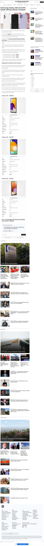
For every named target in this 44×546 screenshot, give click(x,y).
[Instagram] (13, 534)
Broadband (15, 511)
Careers (14, 528)
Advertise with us (16, 523)
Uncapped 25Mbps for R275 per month (19, 498)
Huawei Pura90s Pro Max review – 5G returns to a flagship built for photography (39, 32)
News (3, 522)
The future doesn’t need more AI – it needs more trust (38, 64)
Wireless (25, 519)
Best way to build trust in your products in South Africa (25, 364)
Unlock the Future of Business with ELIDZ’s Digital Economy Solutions (39, 13)
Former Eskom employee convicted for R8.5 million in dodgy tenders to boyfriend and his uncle (20, 410)
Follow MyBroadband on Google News (10, 228)
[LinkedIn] (9, 534)
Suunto (32, 82)
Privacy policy (26, 522)
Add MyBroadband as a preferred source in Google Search (14, 227)
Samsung (33, 78)
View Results (37, 91)
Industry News (23, 273)
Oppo (32, 85)
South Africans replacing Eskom (9, 263)
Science (2, 437)
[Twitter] (5, 534)
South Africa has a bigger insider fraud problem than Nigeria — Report (5, 452)
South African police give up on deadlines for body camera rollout (20, 470)
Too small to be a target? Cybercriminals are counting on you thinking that (39, 26)
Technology (36, 518)
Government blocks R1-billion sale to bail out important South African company (20, 489)
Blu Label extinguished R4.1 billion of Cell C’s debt (4, 364)
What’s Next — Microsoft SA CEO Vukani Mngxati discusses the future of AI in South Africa (19, 372)
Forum (3, 525)
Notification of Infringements (30, 523)
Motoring (14, 517)
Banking (35, 510)
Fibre (34, 513)
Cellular (2, 361)
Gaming (14, 514)
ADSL (13, 510)
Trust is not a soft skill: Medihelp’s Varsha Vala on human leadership (20, 303)
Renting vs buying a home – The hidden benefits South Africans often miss (19, 480)
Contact (14, 527)
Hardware (35, 514)
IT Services (4, 517)
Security (12, 320)
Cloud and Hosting (27, 512)
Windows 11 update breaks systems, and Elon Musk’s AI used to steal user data (19, 401)
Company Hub (5, 528)
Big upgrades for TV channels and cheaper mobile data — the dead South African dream (20, 312)
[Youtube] (11, 534)
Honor (32, 81)
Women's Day (38, 62)
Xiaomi (32, 84)
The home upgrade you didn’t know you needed (39, 19)
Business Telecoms (4, 350)
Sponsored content (14, 525)
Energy (2, 262)
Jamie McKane (4, 11)
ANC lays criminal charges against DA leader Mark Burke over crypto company (19, 293)
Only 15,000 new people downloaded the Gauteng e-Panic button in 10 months (20, 322)
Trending (14, 519)
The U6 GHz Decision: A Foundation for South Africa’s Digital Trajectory (24, 453)
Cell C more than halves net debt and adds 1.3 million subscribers (20, 391)
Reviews (24, 517)
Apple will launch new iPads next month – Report (13, 220)
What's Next (4, 527)
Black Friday (5, 511)
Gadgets (4, 514)
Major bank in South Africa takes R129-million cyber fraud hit (19, 460)
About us (14, 522)
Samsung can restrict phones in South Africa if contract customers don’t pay (15, 364)
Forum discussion (19, 237)
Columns (35, 512)
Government (13, 487)
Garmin (32, 75)
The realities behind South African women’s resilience (39, 51)
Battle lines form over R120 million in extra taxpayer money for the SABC (20, 284)
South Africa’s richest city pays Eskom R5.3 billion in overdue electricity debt (5, 276)
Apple (32, 77)
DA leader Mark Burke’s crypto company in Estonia (15, 452)
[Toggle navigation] (0, 2)
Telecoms (4, 519)
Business (35, 511)
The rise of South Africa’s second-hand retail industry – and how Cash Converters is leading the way (39, 40)
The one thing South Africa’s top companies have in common (25, 276)
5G (2, 510)
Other (32, 86)
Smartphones (13, 273)
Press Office (5, 523)
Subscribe (23, 234)
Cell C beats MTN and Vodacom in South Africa (13, 351)
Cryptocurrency (13, 291)
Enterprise (25, 513)
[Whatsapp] (7, 534)
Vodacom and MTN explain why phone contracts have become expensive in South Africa (15, 276)
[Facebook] (2, 534)
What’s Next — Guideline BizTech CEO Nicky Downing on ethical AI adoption (39, 58)
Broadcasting (13, 310)
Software (25, 518)
